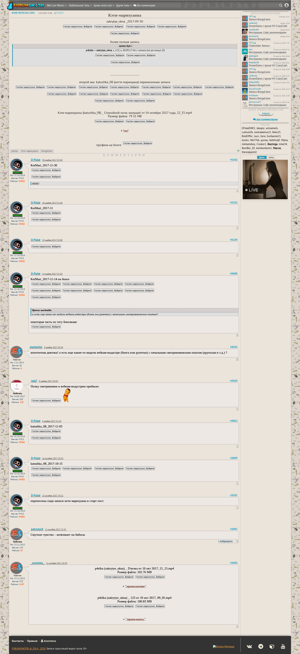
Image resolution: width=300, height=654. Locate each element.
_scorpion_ (38, 563)
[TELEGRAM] (258, 647)
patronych (37, 529)
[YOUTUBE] (280, 647)
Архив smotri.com (103, 5)
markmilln (36, 347)
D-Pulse (60, 12)
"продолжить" (135, 619)
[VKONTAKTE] (246, 647)
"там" (126, 131)
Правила (32, 641)
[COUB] (269, 647)
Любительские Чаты (79, 5)
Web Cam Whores (56, 5)
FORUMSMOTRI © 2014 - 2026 (28, 649)
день (261, 157)
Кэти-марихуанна (29, 151)
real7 (34, 381)
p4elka (14, 151)
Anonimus (49, 641)
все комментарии (267, 119)
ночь (271, 157)
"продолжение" (136, 586)
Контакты (18, 641)
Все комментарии (145, 5)
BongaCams (46, 151)
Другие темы (123, 5)
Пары (32, 12)
